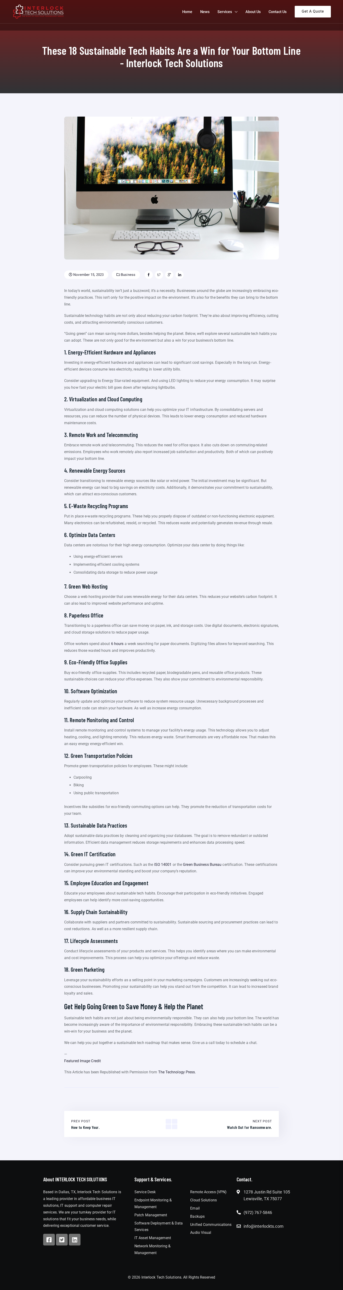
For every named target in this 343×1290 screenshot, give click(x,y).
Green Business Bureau (202, 864)
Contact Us (278, 12)
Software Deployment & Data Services (158, 1226)
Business (127, 275)
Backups (197, 1216)
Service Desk (145, 1192)
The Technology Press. (177, 1072)
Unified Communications (210, 1224)
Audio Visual (200, 1232)
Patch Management (150, 1215)
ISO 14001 (163, 864)
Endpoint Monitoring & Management (153, 1203)
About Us (253, 12)
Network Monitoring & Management (152, 1249)
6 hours (117, 644)
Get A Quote (313, 11)
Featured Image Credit (82, 1061)
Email (195, 1208)
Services (224, 12)
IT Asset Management (152, 1238)
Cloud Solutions (203, 1200)
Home (187, 12)
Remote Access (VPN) (208, 1192)
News (205, 12)
